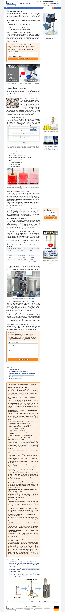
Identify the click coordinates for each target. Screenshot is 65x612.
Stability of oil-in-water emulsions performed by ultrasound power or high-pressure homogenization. (24, 568)
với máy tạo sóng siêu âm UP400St (51, 37)
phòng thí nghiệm (43, 602)
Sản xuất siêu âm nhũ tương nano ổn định (18, 371)
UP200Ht (31, 253)
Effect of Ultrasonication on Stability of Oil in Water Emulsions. (24, 573)
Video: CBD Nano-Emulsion (15, 378)
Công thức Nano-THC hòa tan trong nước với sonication (21, 375)
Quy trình (15, 8)
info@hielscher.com (54, 5)
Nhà (26, 606)
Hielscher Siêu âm (25, 3)
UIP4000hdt (31, 257)
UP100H (31, 250)
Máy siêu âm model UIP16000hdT (29, 442)
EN (56, 8)
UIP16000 (31, 259)
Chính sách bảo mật (39, 608)
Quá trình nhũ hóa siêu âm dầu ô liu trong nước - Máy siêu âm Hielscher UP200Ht (50, 262)
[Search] (53, 8)
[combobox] (47, 8)
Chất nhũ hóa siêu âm (14, 369)
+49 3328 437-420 (55, 3)
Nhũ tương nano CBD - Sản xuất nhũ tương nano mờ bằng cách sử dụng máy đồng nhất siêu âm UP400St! (23, 84)
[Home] (11, 3)
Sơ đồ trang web (19, 608)
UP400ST (36, 253)
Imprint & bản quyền (28, 608)
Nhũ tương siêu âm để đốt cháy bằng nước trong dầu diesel (22, 373)
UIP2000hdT (31, 255)
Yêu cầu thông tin (23, 59)
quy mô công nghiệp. (53, 602)
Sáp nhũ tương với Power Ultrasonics (17, 376)
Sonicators (8, 8)
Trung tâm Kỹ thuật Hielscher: (50, 146)
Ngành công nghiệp (22, 8)
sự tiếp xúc (31, 8)
